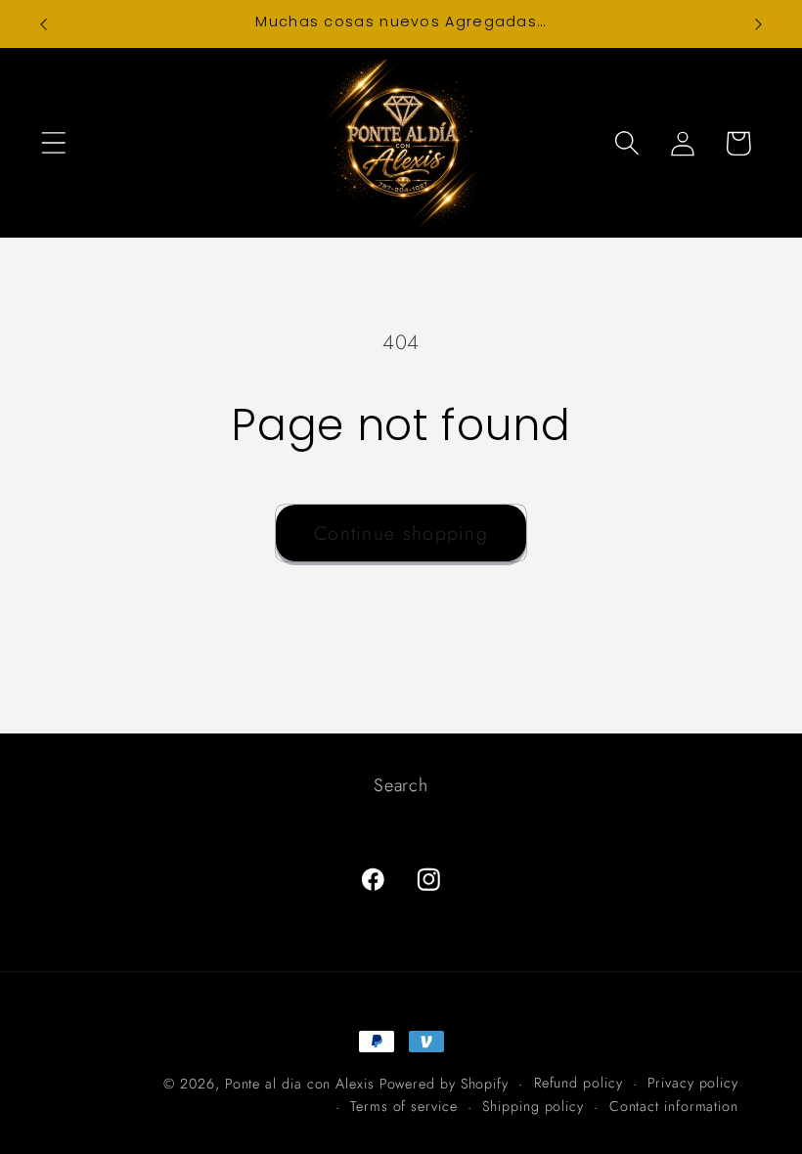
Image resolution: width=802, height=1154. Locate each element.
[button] (53, 143)
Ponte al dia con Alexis (302, 1083)
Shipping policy (533, 1106)
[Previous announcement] (43, 24)
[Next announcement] (758, 24)
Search (401, 785)
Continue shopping (401, 533)
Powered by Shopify (444, 1083)
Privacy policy (692, 1082)
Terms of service (404, 1106)
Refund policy (578, 1082)
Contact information (673, 1106)
